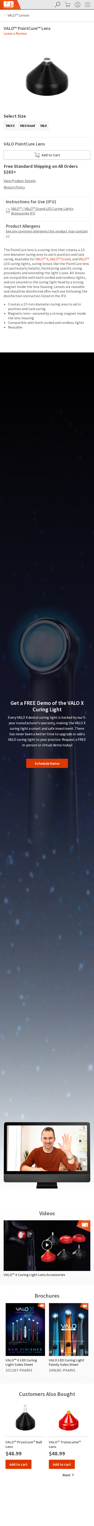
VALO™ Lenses (18, 15)
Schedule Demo (47, 763)
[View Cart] (67, 4)
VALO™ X (41, 259)
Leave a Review (15, 33)
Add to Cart (51, 155)
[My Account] (77, 4)
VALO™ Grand (60, 259)
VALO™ (83, 259)
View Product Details (20, 180)
